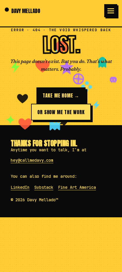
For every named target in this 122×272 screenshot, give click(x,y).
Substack (43, 187)
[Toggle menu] (110, 10)
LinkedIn (20, 187)
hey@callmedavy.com (32, 160)
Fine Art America (77, 187)
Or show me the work (60, 112)
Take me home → (61, 95)
